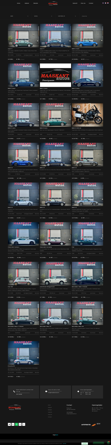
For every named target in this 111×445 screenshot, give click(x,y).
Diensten (35, 3)
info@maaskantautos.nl (53, 392)
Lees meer (64, 443)
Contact (91, 3)
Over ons (83, 3)
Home (18, 3)
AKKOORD (84, 443)
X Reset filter (84, 16)
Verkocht (75, 3)
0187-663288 (19, 394)
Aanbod (27, 3)
